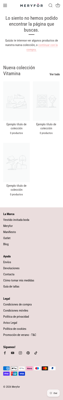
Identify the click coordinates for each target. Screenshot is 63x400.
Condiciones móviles (15, 310)
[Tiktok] (35, 352)
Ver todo (55, 74)
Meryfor (8, 226)
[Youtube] (12, 352)
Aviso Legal (10, 323)
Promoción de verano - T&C (19, 335)
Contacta (8, 274)
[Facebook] (4, 352)
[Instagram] (20, 352)
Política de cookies (14, 329)
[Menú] (5, 5)
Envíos (7, 262)
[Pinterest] (28, 352)
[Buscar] (50, 5)
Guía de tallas (11, 286)
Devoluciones (11, 268)
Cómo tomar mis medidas (18, 280)
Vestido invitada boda (16, 220)
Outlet (6, 238)
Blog (6, 244)
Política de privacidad (16, 316)
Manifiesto (9, 232)
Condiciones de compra (17, 304)
